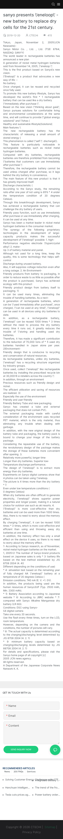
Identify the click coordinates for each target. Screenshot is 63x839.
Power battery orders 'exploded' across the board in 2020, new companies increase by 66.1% (47, 794)
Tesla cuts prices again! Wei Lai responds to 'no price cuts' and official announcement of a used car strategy (18, 794)
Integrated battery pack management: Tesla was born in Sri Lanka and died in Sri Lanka (47, 780)
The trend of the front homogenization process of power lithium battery (47, 787)
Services (31, 771)
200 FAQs (18, 771)
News (7, 771)
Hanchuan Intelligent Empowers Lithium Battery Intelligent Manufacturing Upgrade (18, 787)
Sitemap (49, 827)
